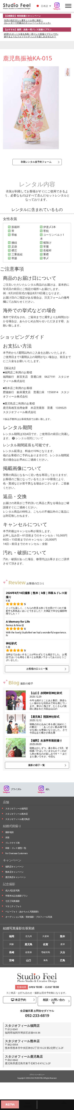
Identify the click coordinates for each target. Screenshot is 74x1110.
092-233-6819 (37, 1015)
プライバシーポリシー (37, 1074)
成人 (48, 789)
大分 (62, 952)
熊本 (62, 936)
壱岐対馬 (45, 952)
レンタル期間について (29, 438)
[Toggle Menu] (68, 6)
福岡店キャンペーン (14, 866)
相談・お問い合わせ (53, 1001)
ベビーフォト (22, 911)
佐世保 (28, 952)
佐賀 (45, 944)
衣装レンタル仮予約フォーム (36, 161)
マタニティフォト (13, 906)
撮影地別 (9, 832)
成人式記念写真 (12, 890)
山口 (28, 960)
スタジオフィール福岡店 (16, 808)
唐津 (62, 944)
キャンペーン (12, 860)
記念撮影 (9, 884)
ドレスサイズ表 (12, 842)
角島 (45, 960)
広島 (62, 960)
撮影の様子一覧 (36, 765)
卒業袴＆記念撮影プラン (16, 895)
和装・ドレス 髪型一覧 (15, 847)
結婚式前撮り (12, 826)
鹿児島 (28, 944)
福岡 (11, 936)
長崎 (11, 952)
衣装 (7, 837)
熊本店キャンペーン (14, 871)
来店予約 (20, 1000)
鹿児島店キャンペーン (15, 877)
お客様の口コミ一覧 (37, 668)
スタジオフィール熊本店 (16, 813)
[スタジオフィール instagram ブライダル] (56, 6)
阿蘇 (11, 944)
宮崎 (11, 960)
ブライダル (16, 789)
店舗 (6, 802)
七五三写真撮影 (12, 900)
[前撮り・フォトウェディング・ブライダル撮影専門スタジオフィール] (18, 6)
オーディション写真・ (28, 916)
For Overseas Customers (16, 853)
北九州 (28, 936)
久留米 (45, 936)
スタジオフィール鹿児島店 (17, 819)
